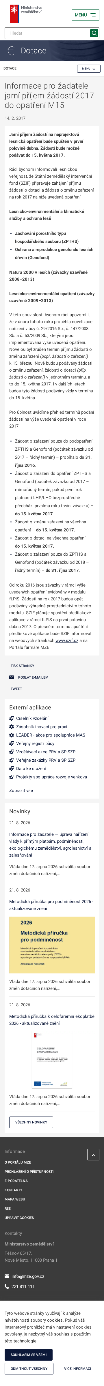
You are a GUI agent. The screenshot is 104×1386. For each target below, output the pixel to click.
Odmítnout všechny (29, 1369)
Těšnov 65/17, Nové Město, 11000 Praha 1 (31, 1257)
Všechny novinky (31, 1122)
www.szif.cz (66, 640)
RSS (8, 1209)
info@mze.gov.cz (28, 1276)
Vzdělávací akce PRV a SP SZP (45, 751)
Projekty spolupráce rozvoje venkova (51, 777)
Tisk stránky (22, 666)
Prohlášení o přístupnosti (29, 1172)
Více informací (77, 1369)
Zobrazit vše (21, 790)
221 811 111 (23, 1286)
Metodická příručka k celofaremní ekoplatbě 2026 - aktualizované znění (51, 1020)
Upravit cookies (19, 1218)
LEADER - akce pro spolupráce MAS (50, 735)
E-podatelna (16, 1181)
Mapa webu (15, 1199)
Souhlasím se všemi (29, 1355)
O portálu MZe (18, 1162)
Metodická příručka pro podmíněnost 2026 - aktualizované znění (51, 905)
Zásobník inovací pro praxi (41, 726)
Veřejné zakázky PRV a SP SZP (45, 760)
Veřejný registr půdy (35, 743)
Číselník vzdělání (32, 718)
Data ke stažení (31, 768)
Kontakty (13, 1190)
